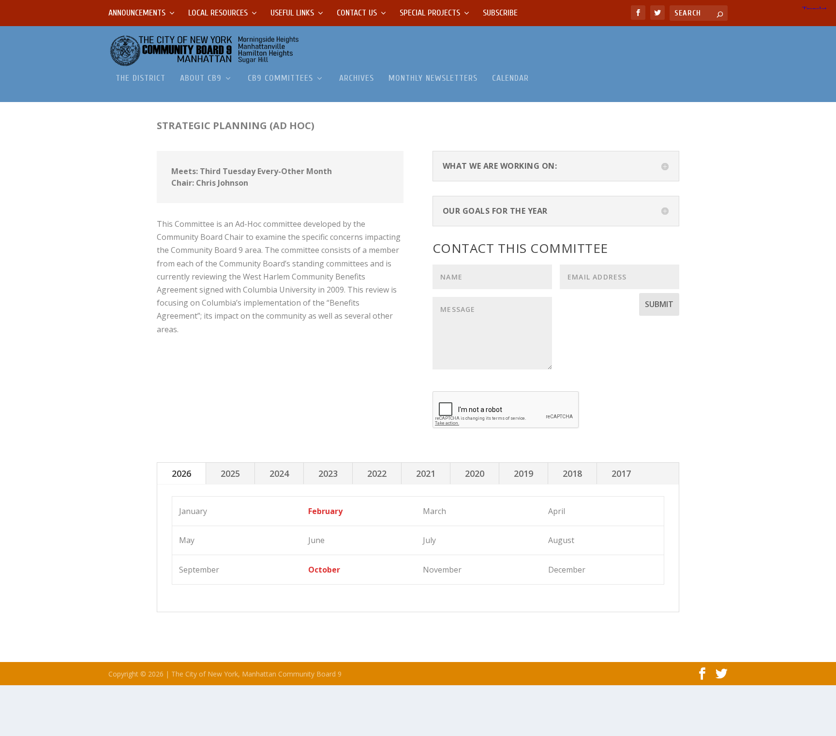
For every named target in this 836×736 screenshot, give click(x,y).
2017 (621, 473)
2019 (523, 473)
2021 (425, 473)
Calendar (510, 78)
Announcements (136, 13)
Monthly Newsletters (433, 78)
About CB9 (201, 78)
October (324, 569)
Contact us (357, 13)
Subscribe (500, 13)
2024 (279, 473)
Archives (356, 78)
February (325, 511)
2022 (377, 473)
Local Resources (218, 13)
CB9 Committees (280, 78)
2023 (328, 473)
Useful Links (292, 13)
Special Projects (430, 13)
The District (140, 78)
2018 (572, 473)
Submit (659, 304)
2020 (474, 473)
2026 (181, 473)
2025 (230, 473)
